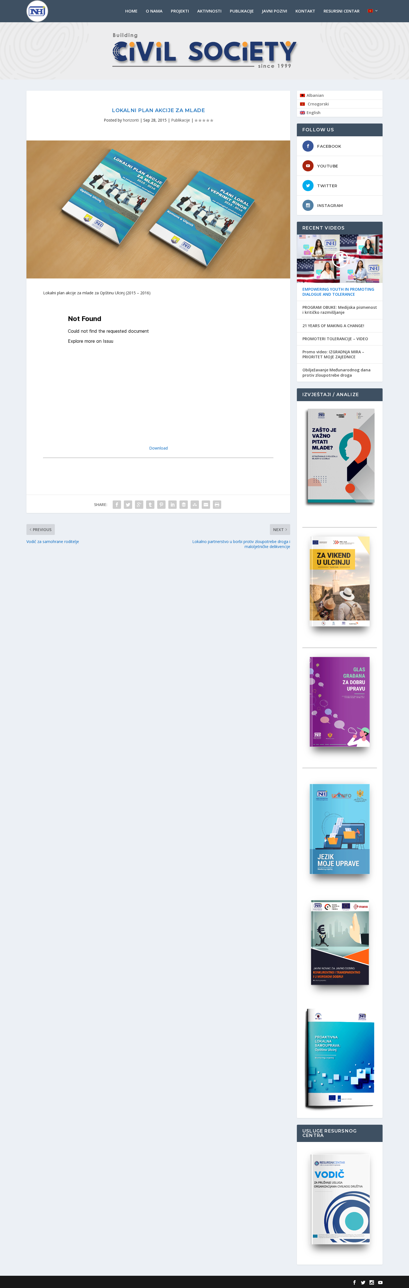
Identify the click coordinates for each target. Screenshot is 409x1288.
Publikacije (242, 11)
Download (158, 448)
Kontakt (305, 11)
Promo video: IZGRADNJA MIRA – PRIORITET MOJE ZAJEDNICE (333, 354)
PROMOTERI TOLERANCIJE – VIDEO (335, 338)
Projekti (180, 11)
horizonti (131, 120)
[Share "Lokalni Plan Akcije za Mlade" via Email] (205, 504)
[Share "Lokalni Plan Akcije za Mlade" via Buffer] (183, 504)
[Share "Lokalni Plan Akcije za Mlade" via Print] (217, 504)
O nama (154, 11)
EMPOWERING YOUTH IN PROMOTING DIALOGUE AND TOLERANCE (338, 292)
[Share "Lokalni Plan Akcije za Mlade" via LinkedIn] (172, 504)
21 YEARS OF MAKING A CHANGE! (333, 325)
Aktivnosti (209, 11)
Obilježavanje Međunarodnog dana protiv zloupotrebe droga (336, 372)
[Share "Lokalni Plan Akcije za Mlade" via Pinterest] (161, 504)
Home (131, 11)
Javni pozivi (274, 11)
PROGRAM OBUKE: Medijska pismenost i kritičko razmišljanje (339, 310)
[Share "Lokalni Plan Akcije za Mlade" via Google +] (139, 504)
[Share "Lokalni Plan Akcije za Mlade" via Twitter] (128, 504)
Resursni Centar (341, 11)
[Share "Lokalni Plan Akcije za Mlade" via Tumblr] (150, 504)
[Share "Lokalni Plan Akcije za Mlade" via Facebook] (116, 504)
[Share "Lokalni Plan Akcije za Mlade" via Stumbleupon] (194, 504)
